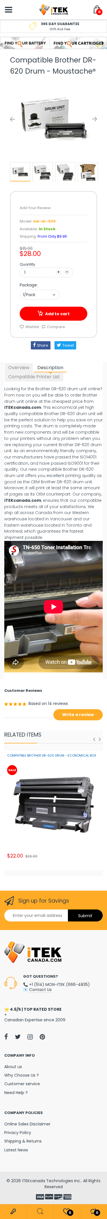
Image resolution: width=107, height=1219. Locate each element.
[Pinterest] (42, 1036)
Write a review (78, 714)
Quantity (27, 264)
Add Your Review (35, 208)
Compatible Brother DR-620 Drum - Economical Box (51, 755)
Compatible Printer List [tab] (34, 376)
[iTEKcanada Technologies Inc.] (53, 9)
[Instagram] (30, 1036)
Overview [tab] (18, 367)
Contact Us (40, 989)
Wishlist (32, 326)
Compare (56, 326)
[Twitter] (18, 1036)
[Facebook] (6, 1036)
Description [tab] (50, 367)
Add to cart (57, 314)
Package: (29, 285)
